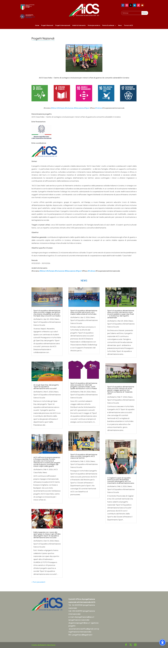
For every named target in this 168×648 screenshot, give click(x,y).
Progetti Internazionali (62, 25)
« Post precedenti (38, 582)
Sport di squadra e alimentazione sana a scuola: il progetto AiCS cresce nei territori (83, 456)
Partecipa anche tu (94, 25)
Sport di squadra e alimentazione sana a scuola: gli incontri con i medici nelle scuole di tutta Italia (83, 312)
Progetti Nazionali (47, 25)
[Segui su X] (130, 5)
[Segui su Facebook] (122, 5)
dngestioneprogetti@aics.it (79, 623)
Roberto (39, 319)
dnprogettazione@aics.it (84, 617)
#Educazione (79, 108)
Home (37, 25)
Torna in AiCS (128, 25)
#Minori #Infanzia (58, 108)
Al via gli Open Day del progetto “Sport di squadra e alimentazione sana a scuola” (46, 386)
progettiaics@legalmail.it (82, 635)
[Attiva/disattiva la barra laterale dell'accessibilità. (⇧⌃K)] (162, 642)
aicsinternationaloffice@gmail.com (83, 629)
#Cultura (98, 108)
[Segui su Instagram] (126, 5)
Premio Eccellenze (108, 25)
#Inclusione (69, 108)
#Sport (87, 108)
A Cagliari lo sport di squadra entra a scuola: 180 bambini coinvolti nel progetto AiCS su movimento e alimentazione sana (120, 480)
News (120, 25)
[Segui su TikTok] (138, 5)
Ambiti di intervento (79, 25)
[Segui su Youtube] (142, 5)
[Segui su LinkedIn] (134, 5)
